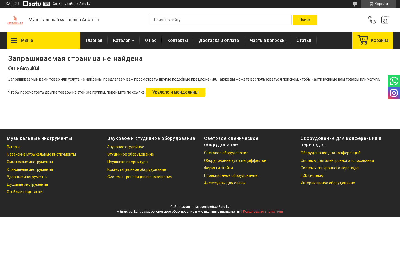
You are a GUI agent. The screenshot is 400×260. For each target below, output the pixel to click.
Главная (94, 40)
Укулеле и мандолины (175, 92)
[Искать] (305, 20)
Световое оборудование (226, 153)
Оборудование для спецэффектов (235, 160)
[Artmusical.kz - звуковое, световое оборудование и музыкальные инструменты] (14, 19)
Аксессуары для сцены (224, 183)
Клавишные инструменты (30, 169)
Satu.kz (224, 207)
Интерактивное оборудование (328, 183)
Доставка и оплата (219, 40)
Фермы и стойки (218, 168)
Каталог (121, 40)
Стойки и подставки (24, 192)
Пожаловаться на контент (263, 211)
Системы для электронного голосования (337, 160)
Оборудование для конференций (331, 153)
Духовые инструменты (27, 184)
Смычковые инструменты (30, 162)
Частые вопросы (268, 40)
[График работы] (385, 19)
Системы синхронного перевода (330, 168)
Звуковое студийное (125, 147)
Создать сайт (63, 4)
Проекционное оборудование (230, 175)
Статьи (304, 40)
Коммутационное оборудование (136, 169)
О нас (150, 40)
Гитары (13, 147)
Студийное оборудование (130, 154)
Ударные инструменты (27, 177)
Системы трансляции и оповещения (139, 177)
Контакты (177, 40)
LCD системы (312, 175)
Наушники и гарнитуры (127, 162)
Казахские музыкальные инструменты (41, 154)
